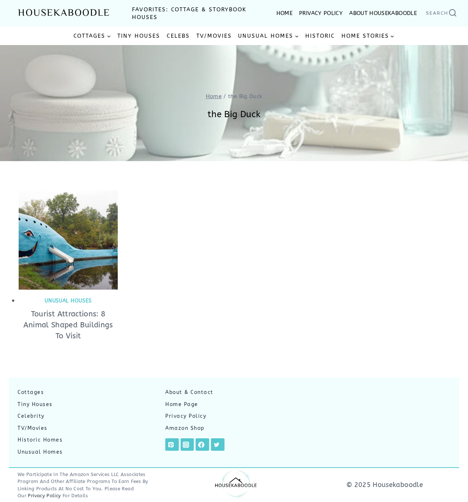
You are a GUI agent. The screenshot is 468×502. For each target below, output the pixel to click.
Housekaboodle (64, 13)
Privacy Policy (185, 416)
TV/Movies (214, 36)
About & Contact (189, 392)
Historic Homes (40, 440)
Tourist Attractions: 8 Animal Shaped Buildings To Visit (68, 325)
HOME (284, 13)
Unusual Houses (68, 301)
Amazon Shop (185, 428)
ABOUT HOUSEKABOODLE (383, 13)
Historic (320, 36)
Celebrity (31, 416)
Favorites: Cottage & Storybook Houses (189, 13)
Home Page (181, 404)
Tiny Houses (138, 36)
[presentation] (68, 240)
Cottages (31, 392)
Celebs (178, 36)
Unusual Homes (40, 452)
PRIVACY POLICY (321, 13)
